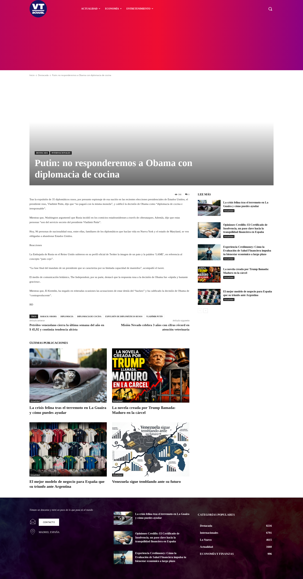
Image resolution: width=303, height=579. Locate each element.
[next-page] (205, 310)
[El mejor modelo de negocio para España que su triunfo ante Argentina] (68, 449)
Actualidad (35, 401)
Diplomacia (66, 316)
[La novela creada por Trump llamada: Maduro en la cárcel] (150, 375)
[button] (270, 8)
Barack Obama (48, 316)
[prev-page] (200, 310)
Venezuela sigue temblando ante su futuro (146, 481)
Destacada (43, 75)
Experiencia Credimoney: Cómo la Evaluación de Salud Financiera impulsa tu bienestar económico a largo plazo (247, 250)
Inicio (32, 75)
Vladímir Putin (154, 316)
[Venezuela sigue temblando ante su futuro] (150, 449)
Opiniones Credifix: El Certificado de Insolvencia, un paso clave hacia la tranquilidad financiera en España (245, 228)
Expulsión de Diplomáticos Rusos (123, 316)
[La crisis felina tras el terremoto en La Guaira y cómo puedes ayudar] (68, 375)
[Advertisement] (151, 43)
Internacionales (61, 153)
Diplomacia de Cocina (89, 316)
